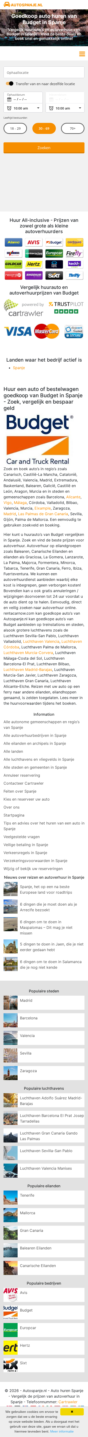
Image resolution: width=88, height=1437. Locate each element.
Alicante (73, 497)
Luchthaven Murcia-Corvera (28, 652)
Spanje (19, 367)
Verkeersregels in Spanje (25, 852)
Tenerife (27, 1195)
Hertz (25, 1345)
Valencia (27, 1035)
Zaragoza (28, 1070)
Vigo (8, 502)
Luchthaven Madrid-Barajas (28, 669)
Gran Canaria (31, 1230)
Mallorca (27, 1212)
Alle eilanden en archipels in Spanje (35, 743)
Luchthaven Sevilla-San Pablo (46, 1150)
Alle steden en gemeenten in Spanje (35, 767)
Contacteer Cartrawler (24, 783)
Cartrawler (67, 1401)
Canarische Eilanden (38, 1265)
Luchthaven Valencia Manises (46, 1168)
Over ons (11, 807)
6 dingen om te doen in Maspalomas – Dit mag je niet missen (46, 927)
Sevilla (25, 1053)
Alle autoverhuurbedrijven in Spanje (35, 735)
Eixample (42, 508)
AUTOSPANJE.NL (26, 5)
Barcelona (29, 1018)
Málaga (20, 502)
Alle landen (13, 751)
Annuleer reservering (22, 775)
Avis (23, 1292)
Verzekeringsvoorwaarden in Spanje (35, 860)
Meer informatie (62, 1431)
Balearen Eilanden (35, 1248)
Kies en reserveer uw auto (27, 799)
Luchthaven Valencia (41, 641)
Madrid (10, 513)
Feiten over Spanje (20, 791)
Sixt (23, 1363)
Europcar (28, 1327)
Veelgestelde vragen (22, 836)
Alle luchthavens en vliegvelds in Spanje (39, 759)
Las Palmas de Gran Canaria (43, 513)
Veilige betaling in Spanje (26, 844)
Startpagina (14, 815)
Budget (26, 1310)
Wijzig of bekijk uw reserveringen (33, 868)
